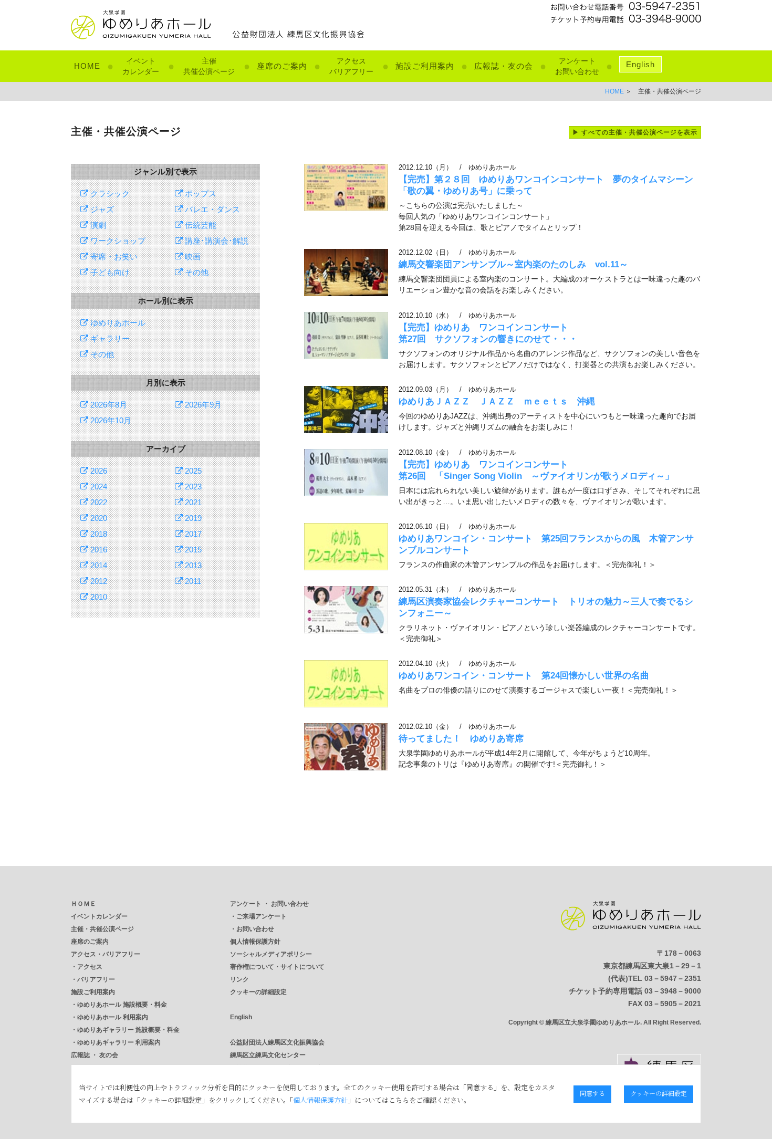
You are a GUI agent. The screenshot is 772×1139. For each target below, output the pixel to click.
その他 (195, 272)
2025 (192, 470)
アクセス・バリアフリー (105, 954)
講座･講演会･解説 (215, 240)
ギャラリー (109, 338)
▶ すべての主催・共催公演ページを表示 (634, 132)
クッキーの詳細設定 (258, 992)
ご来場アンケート (261, 916)
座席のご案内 (282, 65)
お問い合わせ (255, 929)
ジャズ (101, 209)
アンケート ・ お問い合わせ (269, 903)
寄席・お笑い (113, 256)
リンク (239, 979)
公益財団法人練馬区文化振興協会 (277, 1042)
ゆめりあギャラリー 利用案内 (119, 1042)
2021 (192, 502)
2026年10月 (109, 420)
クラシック (109, 193)
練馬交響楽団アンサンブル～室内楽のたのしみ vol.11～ (513, 264)
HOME (87, 65)
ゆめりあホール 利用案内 (112, 1017)
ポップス (199, 193)
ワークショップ (116, 240)
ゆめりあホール (116, 322)
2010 (97, 596)
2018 (97, 533)
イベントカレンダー (99, 916)
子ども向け (109, 272)
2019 (192, 518)
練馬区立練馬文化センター (268, 1055)
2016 (97, 549)
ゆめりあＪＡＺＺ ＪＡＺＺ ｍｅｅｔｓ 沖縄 (497, 401)
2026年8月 (107, 404)
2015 (192, 549)
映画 (192, 256)
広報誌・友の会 (503, 65)
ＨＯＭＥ (83, 903)
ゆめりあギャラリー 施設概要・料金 (128, 1029)
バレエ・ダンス (211, 209)
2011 (192, 581)
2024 (97, 486)
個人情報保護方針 (255, 941)
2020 (97, 518)
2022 (97, 502)
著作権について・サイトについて (277, 966)
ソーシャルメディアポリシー (271, 954)
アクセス (89, 966)
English (640, 64)
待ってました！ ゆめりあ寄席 (461, 739)
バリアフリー (96, 979)
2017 (192, 533)
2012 (97, 581)
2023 (192, 486)
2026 (97, 470)
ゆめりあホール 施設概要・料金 (122, 1004)
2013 (192, 565)
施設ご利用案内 (424, 65)
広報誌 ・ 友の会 (94, 1055)
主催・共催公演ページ (102, 929)
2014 (97, 565)
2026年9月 (202, 404)
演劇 (97, 225)
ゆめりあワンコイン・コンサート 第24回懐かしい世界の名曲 (524, 676)
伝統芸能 (199, 225)
